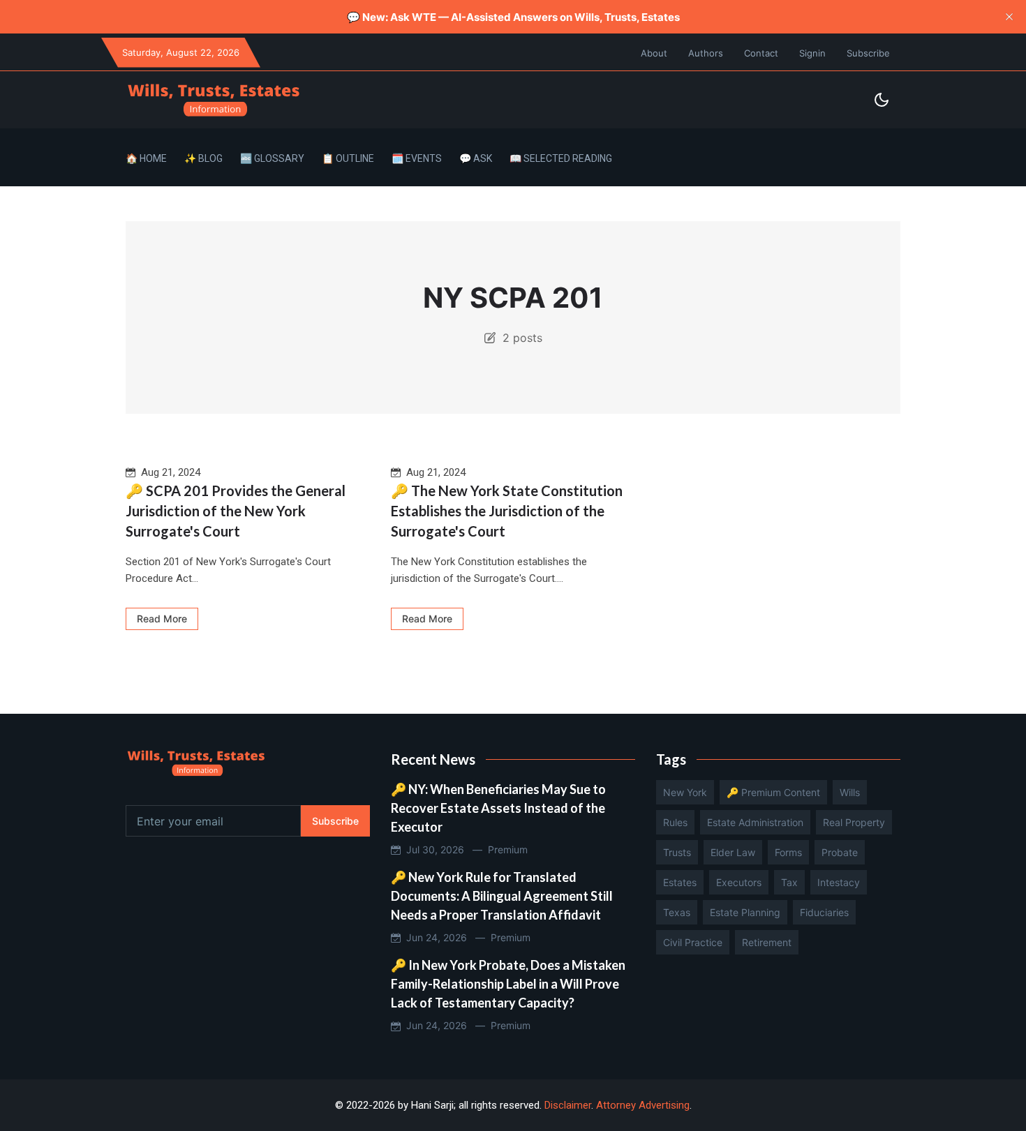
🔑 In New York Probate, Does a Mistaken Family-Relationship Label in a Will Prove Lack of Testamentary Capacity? (508, 983)
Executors (738, 882)
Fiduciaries (824, 912)
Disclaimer (567, 1105)
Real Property (854, 822)
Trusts (677, 852)
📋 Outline (348, 158)
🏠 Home (146, 158)
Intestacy (838, 882)
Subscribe (868, 53)
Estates (680, 882)
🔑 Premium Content (773, 792)
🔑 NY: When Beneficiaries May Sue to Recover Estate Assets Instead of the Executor (498, 807)
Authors (705, 53)
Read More (162, 618)
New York (685, 792)
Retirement (766, 942)
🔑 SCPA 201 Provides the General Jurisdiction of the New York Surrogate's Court (235, 510)
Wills (850, 792)
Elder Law (733, 852)
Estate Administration (755, 822)
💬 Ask (475, 158)
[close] (1009, 17)
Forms (788, 852)
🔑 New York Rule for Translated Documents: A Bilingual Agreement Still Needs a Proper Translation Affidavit (502, 895)
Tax (789, 882)
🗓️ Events (417, 158)
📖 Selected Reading (561, 158)
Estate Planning (745, 912)
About (654, 53)
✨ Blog (203, 158)
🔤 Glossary (272, 158)
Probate (839, 852)
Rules (675, 822)
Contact (761, 53)
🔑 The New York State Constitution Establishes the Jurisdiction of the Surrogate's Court (507, 510)
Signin (812, 53)
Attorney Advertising (643, 1105)
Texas (676, 912)
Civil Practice (692, 942)
